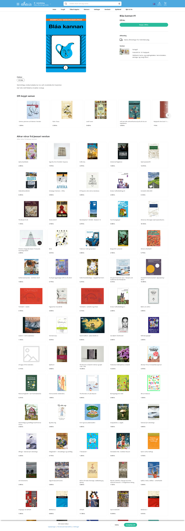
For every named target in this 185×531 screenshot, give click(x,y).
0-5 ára (20, 80)
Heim (54, 9)
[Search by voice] (119, 4)
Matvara (86, 9)
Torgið (63, 9)
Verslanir (107, 9)
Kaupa (144, 25)
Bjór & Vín (129, 9)
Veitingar (97, 9)
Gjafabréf (118, 9)
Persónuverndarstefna (64, 527)
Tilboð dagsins (74, 9)
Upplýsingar (52, 527)
